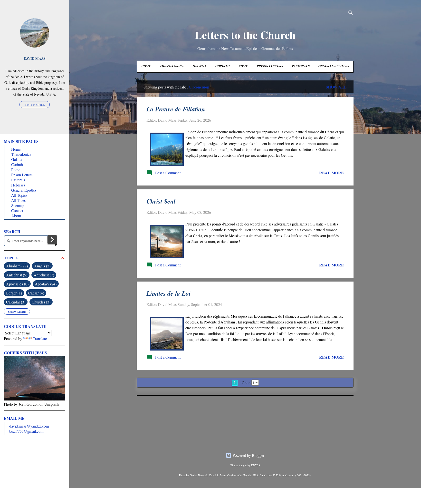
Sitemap (17, 205)
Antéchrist (16, 274)
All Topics (19, 195)
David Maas (35, 58)
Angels (41, 265)
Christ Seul (160, 201)
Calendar (15, 301)
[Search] (351, 13)
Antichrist (43, 274)
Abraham (16, 265)
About (16, 215)
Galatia (200, 66)
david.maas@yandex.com (29, 426)
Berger (13, 292)
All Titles (18, 200)
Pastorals (301, 66)
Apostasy (45, 283)
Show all (336, 87)
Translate (40, 338)
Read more (331, 173)
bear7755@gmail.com (26, 431)
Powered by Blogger (248, 455)
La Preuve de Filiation (175, 109)
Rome (243, 66)
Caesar (35, 292)
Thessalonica (172, 66)
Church (40, 301)
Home (146, 66)
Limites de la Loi (168, 293)
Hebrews (18, 184)
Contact (17, 210)
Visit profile (35, 105)
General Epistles (333, 66)
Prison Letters (270, 66)
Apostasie (16, 283)
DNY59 (255, 465)
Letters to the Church (245, 35)
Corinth (222, 66)
